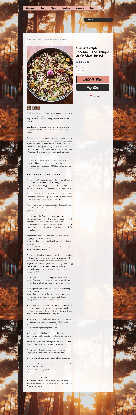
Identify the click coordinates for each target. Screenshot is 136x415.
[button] (103, 9)
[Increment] (83, 70)
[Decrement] (78, 70)
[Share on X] (98, 96)
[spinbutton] (80, 70)
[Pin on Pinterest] (91, 96)
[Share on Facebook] (87, 96)
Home (29, 39)
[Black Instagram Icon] (126, 5)
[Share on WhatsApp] (94, 96)
